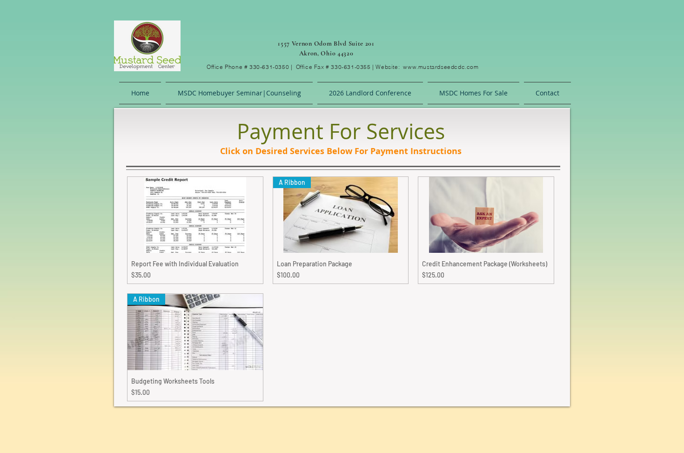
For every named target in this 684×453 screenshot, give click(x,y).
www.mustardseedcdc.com (440, 66)
